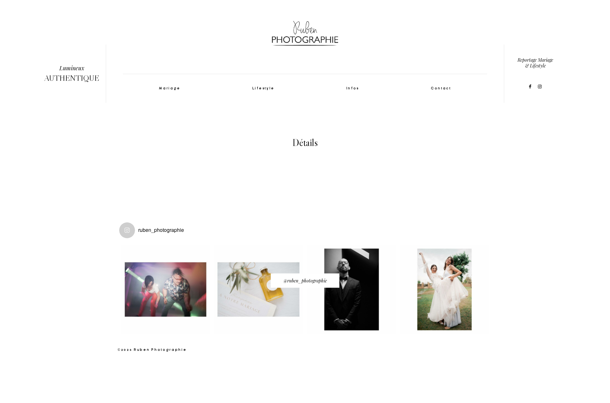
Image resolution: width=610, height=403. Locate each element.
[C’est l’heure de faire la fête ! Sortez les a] (166, 290)
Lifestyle (263, 88)
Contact (441, 88)
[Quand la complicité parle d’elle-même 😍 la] (445, 290)
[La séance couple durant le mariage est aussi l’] (351, 290)
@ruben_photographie (305, 280)
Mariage (169, 88)
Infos (352, 88)
